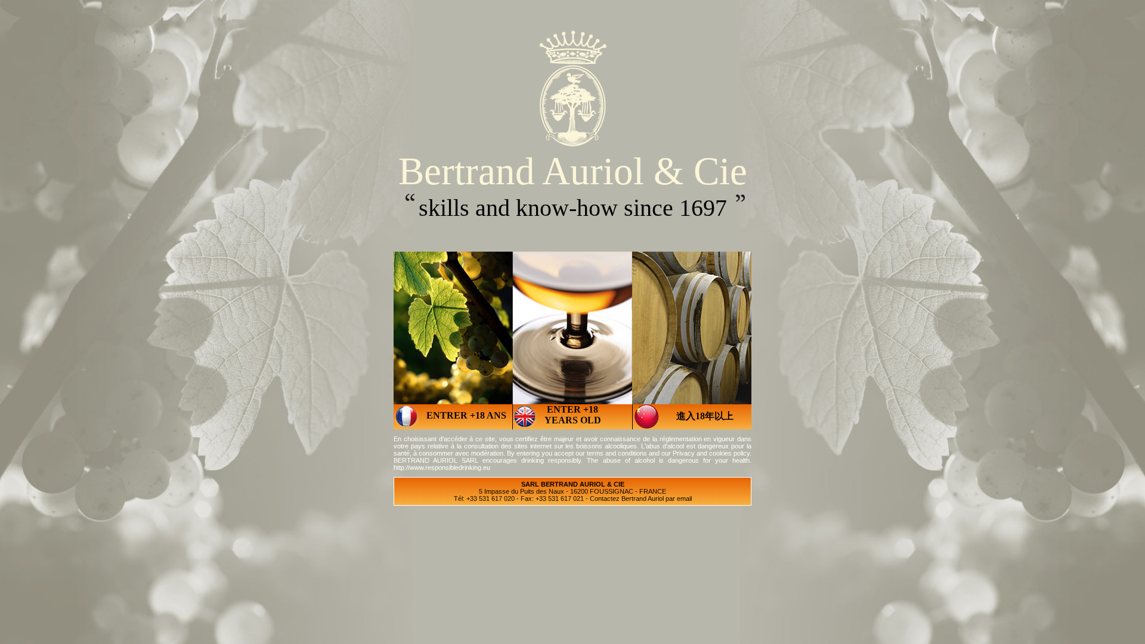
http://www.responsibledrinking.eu (442, 467)
